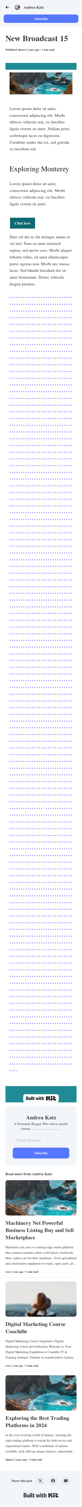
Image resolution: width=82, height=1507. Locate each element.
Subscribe (41, 18)
